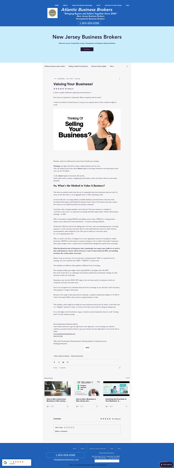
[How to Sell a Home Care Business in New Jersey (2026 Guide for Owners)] (57, 388)
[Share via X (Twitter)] (59, 362)
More (111, 66)
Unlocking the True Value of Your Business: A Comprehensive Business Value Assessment (115, 400)
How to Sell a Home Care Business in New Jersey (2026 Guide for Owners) (56, 400)
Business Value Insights (98, 66)
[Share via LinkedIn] (63, 362)
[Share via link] (68, 362)
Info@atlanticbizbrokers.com (66, 460)
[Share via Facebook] (54, 362)
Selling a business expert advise (54, 66)
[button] (127, 66)
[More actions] (119, 79)
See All (128, 378)
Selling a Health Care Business (78, 66)
